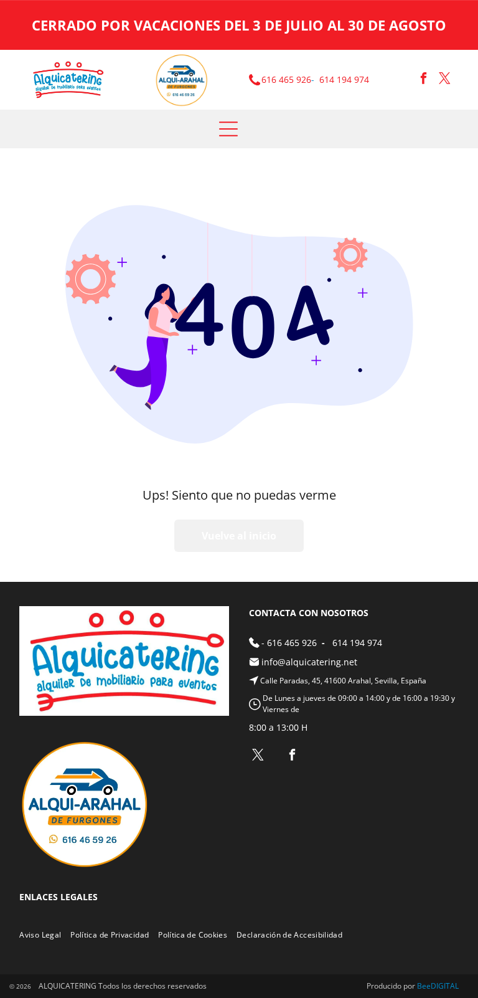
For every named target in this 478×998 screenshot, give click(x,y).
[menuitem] (44, 935)
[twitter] (445, 79)
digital (445, 986)
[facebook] (424, 79)
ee (426, 986)
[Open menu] (228, 129)
